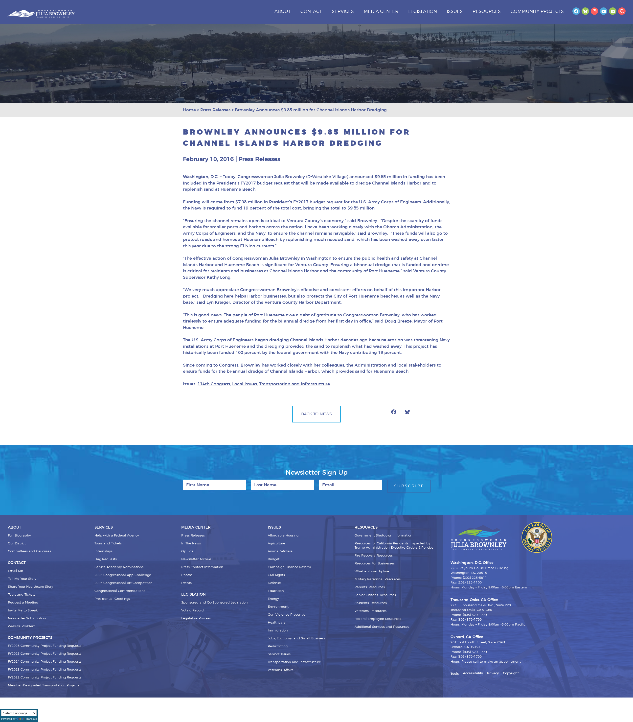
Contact (311, 11)
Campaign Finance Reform (289, 567)
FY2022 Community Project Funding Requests (44, 677)
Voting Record (192, 610)
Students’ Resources (371, 603)
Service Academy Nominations (118, 567)
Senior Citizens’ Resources (375, 595)
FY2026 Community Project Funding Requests (44, 646)
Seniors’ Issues (279, 654)
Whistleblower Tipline (372, 571)
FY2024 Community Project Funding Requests (44, 661)
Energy (273, 599)
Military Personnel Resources (378, 579)
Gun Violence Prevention (288, 614)
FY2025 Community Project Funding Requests (44, 653)
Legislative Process (196, 618)
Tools (455, 673)
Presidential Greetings (112, 599)
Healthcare (277, 622)
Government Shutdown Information (383, 535)
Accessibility (473, 673)
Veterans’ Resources (370, 611)
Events (186, 583)
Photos (186, 575)
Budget (273, 559)
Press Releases (193, 535)
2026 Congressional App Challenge (122, 575)
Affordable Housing (283, 535)
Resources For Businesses (375, 563)
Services (343, 11)
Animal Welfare (280, 551)
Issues (455, 11)
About (282, 11)
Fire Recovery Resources (374, 555)
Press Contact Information (202, 567)
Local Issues (244, 384)
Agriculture (276, 543)
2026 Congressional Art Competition (123, 583)
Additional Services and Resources (382, 627)
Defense (274, 583)
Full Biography (19, 535)
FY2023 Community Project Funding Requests (44, 669)
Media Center (381, 11)
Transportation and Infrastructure (294, 384)
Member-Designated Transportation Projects (43, 685)
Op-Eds (187, 551)
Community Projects (537, 11)
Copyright (511, 673)
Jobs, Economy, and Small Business (296, 638)
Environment (278, 606)
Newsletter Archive (196, 559)
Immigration (278, 630)
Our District (17, 543)
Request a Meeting (23, 602)
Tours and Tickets (21, 594)
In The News (191, 543)
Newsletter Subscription (27, 618)
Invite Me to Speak (23, 610)
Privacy (493, 673)
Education (276, 591)
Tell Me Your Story (22, 579)
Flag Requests (105, 559)
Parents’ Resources (370, 587)
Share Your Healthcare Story (30, 586)
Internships (103, 551)
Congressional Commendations (119, 591)
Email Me (15, 571)
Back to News (316, 414)
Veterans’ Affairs (280, 670)
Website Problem (22, 626)
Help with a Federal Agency (116, 535)
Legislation (422, 11)
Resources (487, 11)
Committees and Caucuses (29, 551)
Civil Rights (276, 575)
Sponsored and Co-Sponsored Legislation (214, 602)
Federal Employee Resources (378, 619)
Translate (31, 718)
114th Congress (214, 384)
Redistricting (278, 646)
